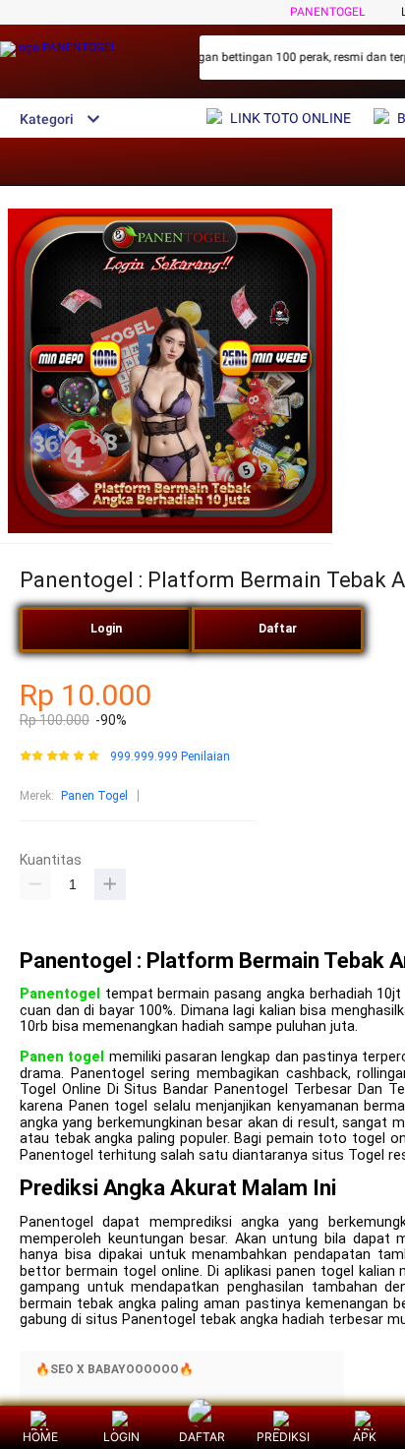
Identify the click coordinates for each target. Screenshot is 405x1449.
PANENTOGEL (327, 12)
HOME (40, 1436)
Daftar (278, 628)
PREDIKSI (283, 1436)
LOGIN (121, 1436)
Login (106, 628)
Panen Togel (94, 796)
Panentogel (60, 994)
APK (364, 1436)
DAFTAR (202, 1436)
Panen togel (62, 1057)
